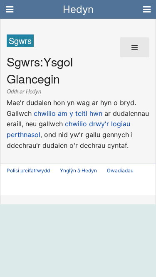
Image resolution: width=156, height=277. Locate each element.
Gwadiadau (120, 170)
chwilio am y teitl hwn (68, 113)
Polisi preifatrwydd (28, 170)
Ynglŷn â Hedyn (78, 170)
